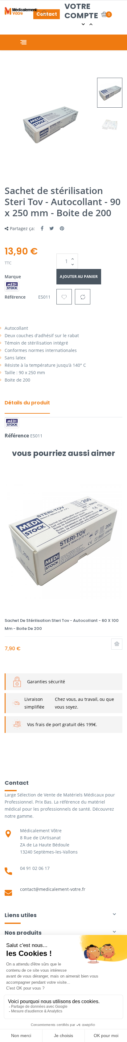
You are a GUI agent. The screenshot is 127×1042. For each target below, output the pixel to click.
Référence (15, 297)
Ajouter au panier (79, 276)
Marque (13, 276)
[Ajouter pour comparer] (82, 296)
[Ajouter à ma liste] (64, 296)
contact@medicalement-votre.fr (52, 889)
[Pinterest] (62, 228)
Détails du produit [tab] (27, 402)
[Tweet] (51, 228)
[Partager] (42, 228)
